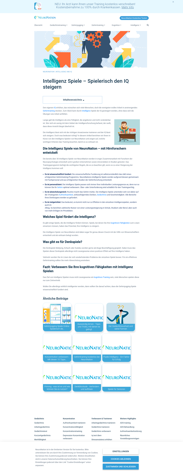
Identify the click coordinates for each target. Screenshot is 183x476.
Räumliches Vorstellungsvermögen (129, 437)
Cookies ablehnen (121, 459)
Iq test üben (96, 435)
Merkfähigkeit (40, 439)
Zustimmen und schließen (121, 466)
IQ (55, 107)
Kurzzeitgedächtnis (42, 435)
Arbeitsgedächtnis (42, 427)
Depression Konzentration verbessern (74, 437)
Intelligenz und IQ (64, 72)
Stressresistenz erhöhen (102, 439)
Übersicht (38, 25)
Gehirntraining (49, 111)
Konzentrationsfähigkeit (73, 427)
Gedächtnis (101, 195)
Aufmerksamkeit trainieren (74, 423)
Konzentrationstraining (72, 431)
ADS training (125, 423)
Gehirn (60, 187)
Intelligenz (86, 111)
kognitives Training (102, 277)
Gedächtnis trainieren (101, 427)
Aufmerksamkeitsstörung (131, 431)
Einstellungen (121, 451)
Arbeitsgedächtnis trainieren (103, 423)
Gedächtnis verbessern (101, 431)
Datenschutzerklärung (57, 459)
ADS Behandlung (127, 427)
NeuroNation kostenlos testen (134, 18)
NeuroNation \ (49, 72)
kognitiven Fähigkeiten (120, 223)
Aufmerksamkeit (66, 195)
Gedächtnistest (40, 431)
